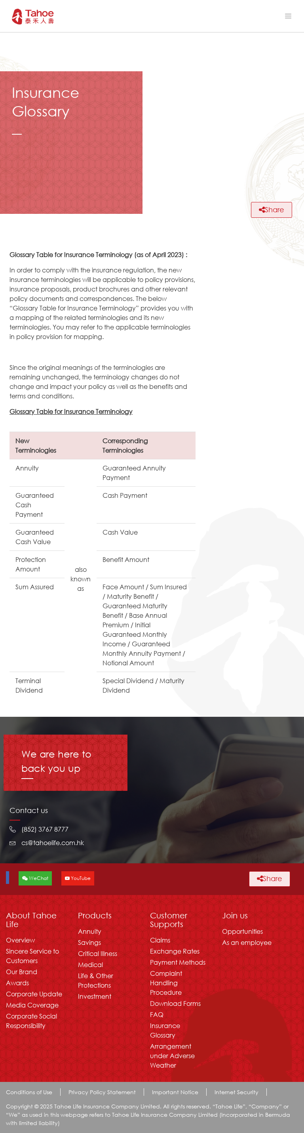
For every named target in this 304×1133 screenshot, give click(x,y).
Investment (94, 996)
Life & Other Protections (95, 980)
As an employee (247, 942)
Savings (89, 942)
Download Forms (175, 1003)
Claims (160, 940)
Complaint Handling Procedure (166, 982)
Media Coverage (32, 1005)
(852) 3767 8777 (44, 829)
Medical (90, 964)
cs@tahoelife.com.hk (52, 842)
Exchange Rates (175, 951)
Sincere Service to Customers (32, 956)
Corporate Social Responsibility (31, 1021)
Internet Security (236, 1092)
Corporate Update (34, 994)
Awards (17, 983)
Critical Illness (97, 953)
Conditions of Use (29, 1092)
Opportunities (242, 931)
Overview (20, 940)
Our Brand (21, 971)
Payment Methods (177, 962)
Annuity (89, 931)
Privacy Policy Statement (102, 1092)
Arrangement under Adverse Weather (172, 1055)
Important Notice (175, 1092)
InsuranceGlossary (165, 1030)
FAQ (156, 1014)
